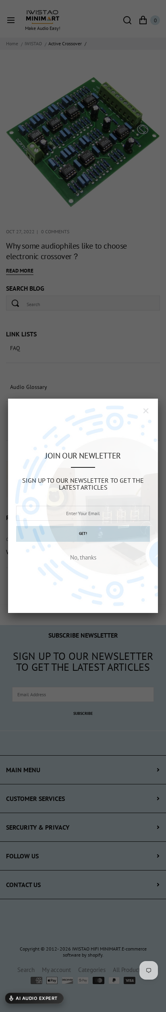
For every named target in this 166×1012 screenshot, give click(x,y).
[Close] (146, 411)
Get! (83, 533)
